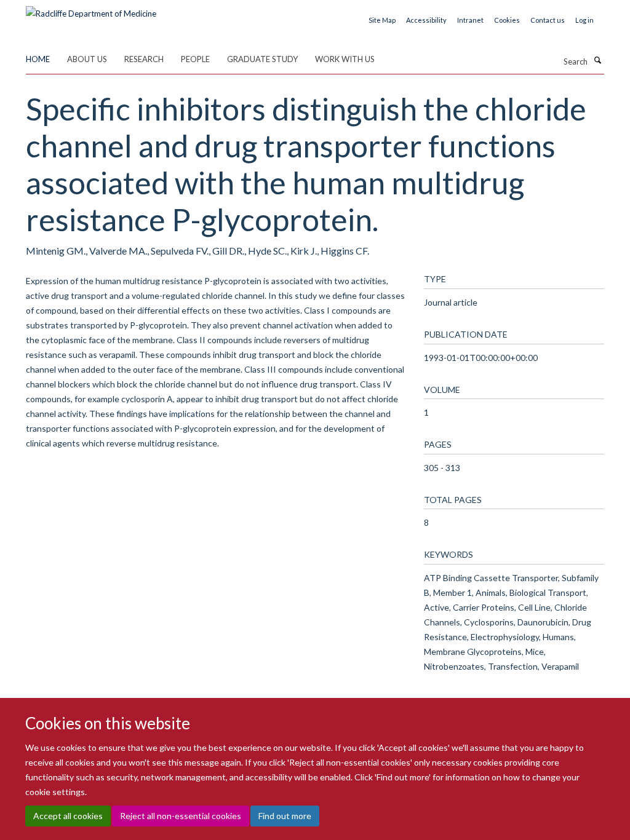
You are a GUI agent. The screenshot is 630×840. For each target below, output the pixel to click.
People (195, 59)
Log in (584, 20)
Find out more (284, 815)
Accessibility (426, 20)
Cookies (507, 20)
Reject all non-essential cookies (180, 815)
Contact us (547, 20)
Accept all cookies (68, 815)
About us (87, 59)
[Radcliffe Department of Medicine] (91, 9)
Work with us (345, 59)
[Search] (597, 60)
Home (38, 59)
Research (144, 59)
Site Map (382, 20)
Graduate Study (262, 59)
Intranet (470, 20)
